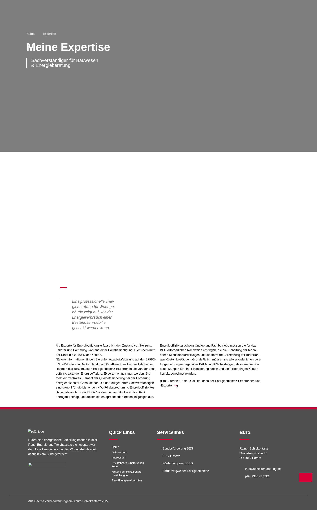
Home (115, 446)
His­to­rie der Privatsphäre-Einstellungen (127, 473)
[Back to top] (305, 477)
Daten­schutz (119, 452)
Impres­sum (118, 457)
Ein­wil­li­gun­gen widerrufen (127, 480)
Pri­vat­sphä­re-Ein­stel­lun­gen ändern (128, 464)
